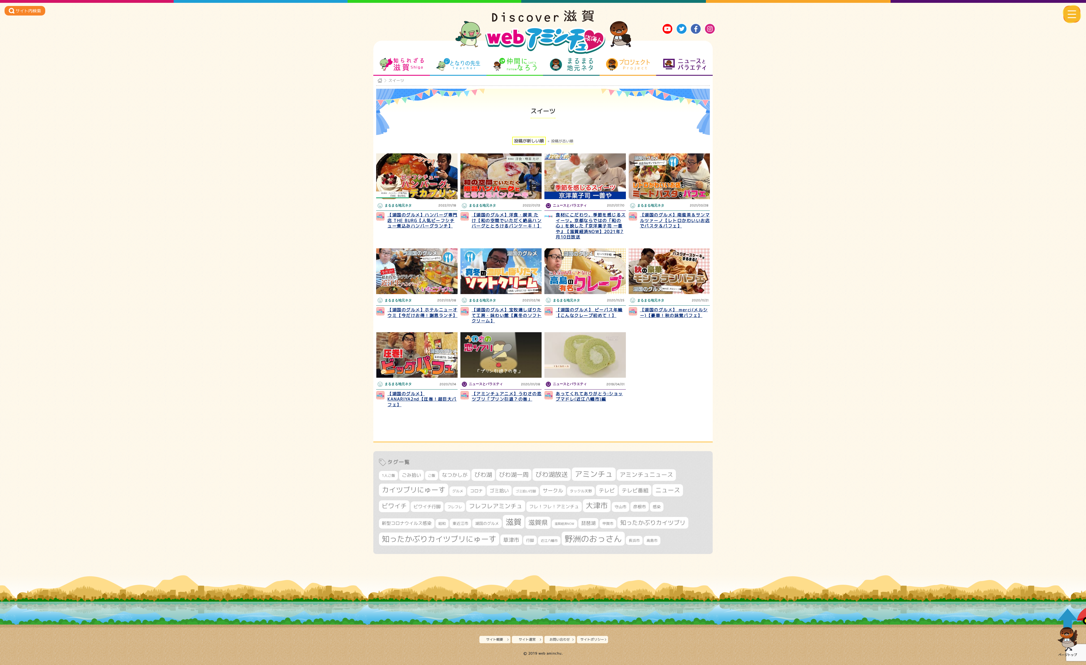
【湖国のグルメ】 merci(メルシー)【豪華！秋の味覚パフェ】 (674, 312)
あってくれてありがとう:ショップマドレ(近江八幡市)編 (589, 396)
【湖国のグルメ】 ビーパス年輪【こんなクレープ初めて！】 (589, 312)
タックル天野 (581, 491)
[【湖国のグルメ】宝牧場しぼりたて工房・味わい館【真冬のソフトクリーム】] (501, 271)
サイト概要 (494, 639)
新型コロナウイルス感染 (407, 523)
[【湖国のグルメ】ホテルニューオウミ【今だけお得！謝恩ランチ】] (417, 271)
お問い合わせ (560, 639)
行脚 (530, 540)
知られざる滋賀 (402, 64)
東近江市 (460, 523)
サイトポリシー (592, 639)
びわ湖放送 (551, 474)
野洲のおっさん (593, 538)
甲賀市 (607, 523)
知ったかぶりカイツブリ (653, 522)
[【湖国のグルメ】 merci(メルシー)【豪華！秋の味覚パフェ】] (669, 271)
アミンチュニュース (646, 475)
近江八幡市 (549, 540)
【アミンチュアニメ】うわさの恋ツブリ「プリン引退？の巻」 (507, 396)
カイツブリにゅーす (413, 490)
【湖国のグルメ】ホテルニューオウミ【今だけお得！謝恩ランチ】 (422, 312)
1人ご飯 (388, 475)
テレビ (607, 490)
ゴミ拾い (499, 490)
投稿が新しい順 (529, 141)
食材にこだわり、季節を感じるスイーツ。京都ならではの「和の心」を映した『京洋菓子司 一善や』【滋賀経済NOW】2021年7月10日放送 (591, 226)
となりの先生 (458, 64)
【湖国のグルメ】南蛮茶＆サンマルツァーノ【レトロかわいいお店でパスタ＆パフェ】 (675, 220)
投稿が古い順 (562, 141)
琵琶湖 (588, 523)
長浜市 (634, 540)
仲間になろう (515, 64)
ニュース (667, 490)
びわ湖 (483, 474)
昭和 (442, 523)
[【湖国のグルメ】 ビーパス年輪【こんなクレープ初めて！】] (585, 271)
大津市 (597, 505)
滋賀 (514, 521)
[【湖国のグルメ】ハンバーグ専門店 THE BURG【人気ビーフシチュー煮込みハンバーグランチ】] (417, 176)
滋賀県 (538, 522)
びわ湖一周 (514, 474)
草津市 (511, 540)
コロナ (476, 491)
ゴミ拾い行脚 (526, 491)
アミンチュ (594, 474)
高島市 (652, 540)
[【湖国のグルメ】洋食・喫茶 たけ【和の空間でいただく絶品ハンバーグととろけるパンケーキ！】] (501, 176)
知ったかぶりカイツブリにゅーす (439, 539)
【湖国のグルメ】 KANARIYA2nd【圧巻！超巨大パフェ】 (422, 399)
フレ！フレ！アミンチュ (554, 506)
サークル (553, 490)
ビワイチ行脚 (427, 506)
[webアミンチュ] (543, 20)
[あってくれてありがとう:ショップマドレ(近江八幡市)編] (585, 355)
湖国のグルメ (487, 523)
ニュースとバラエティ (684, 64)
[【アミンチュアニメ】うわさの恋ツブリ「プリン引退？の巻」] (501, 355)
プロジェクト (628, 64)
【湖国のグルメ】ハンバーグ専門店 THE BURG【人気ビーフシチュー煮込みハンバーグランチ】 (422, 220)
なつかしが (454, 475)
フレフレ (454, 506)
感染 (657, 506)
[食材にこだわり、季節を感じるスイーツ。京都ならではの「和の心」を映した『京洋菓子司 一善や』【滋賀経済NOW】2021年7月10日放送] (585, 176)
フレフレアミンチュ (495, 506)
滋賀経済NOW (564, 524)
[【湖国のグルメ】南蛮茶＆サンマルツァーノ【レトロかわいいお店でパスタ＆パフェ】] (669, 176)
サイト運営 (527, 639)
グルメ (457, 491)
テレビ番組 (635, 490)
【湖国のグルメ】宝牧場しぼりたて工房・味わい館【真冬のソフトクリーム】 (507, 315)
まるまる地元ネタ (571, 64)
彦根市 (639, 507)
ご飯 (431, 475)
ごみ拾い (411, 475)
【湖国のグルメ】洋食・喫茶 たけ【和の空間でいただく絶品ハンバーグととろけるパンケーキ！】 (507, 220)
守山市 (620, 507)
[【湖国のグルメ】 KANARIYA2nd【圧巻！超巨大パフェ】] (417, 355)
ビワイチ (394, 506)
